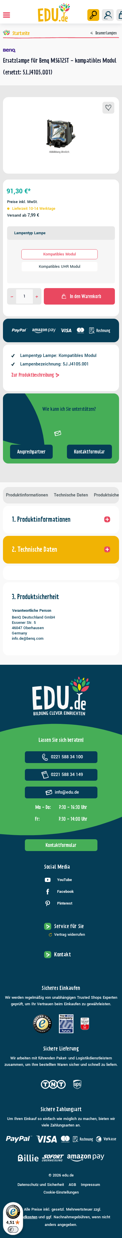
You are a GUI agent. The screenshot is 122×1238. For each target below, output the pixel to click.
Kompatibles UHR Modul (59, 266)
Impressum (90, 1184)
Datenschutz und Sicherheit (40, 1184)
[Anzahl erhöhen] (37, 296)
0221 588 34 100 (67, 757)
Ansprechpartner (31, 452)
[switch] (13, 1229)
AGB (72, 1184)
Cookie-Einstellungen (61, 1192)
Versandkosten (24, 1217)
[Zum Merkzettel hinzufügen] (108, 108)
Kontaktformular (89, 452)
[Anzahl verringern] (12, 296)
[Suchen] (93, 15)
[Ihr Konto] (108, 15)
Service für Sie (69, 926)
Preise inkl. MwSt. (22, 202)
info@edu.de (67, 792)
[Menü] (6, 15)
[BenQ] (61, 50)
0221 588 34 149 (67, 775)
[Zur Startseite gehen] (54, 12)
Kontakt (62, 954)
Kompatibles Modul (59, 254)
